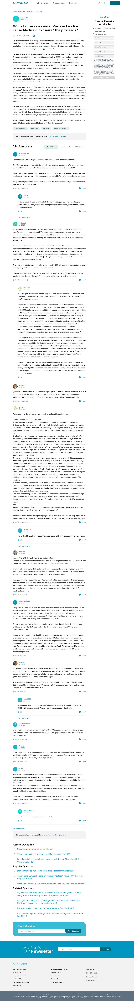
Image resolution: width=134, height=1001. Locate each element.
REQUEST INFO (104, 78)
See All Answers (19, 829)
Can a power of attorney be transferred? (35, 849)
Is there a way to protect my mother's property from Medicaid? (45, 908)
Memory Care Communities (21, 982)
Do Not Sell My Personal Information (86, 998)
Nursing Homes (17, 985)
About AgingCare (91, 980)
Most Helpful (50, 147)
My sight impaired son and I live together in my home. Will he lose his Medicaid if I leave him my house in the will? (48, 902)
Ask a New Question (57, 136)
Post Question (73, 931)
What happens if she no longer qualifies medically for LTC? (43, 854)
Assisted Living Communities (22, 979)
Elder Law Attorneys (57, 979)
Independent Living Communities (23, 976)
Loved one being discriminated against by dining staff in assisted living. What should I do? (49, 860)
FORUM (74, 3)
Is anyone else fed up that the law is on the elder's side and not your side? (50, 883)
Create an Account (91, 977)
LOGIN (115, 3)
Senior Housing (100, 34)
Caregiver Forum (56, 973)
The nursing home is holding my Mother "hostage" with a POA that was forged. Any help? (50, 877)
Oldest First (79, 147)
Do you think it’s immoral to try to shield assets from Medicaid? (45, 870)
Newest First (65, 147)
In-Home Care (100, 31)
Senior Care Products (57, 982)
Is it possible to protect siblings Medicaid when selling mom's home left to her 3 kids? (50, 915)
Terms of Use (63, 998)
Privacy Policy (101, 73)
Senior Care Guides (56, 976)
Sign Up (105, 949)
